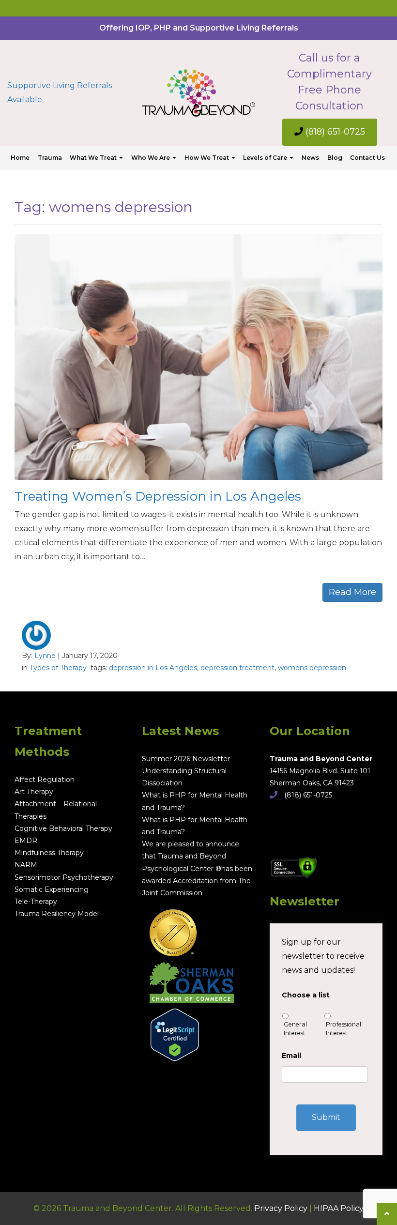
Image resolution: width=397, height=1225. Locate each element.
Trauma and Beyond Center (321, 758)
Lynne (45, 655)
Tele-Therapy (36, 901)
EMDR (26, 840)
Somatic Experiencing (52, 889)
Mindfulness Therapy (49, 852)
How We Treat (207, 157)
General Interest (295, 1029)
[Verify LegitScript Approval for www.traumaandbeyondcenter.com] (170, 1031)
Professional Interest (343, 1029)
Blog (334, 157)
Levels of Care (266, 157)
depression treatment (237, 667)
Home (20, 157)
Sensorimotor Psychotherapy (64, 877)
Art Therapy (34, 791)
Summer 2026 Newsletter (186, 758)
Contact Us (367, 157)
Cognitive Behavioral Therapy (63, 828)
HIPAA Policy (339, 1208)
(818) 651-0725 (334, 131)
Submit (326, 1117)
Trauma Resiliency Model (57, 913)
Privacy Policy (280, 1208)
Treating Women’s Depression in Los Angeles (158, 496)
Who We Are (151, 157)
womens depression (312, 667)
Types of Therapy (58, 667)
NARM (26, 864)
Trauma (50, 157)
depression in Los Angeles (153, 667)
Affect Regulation (45, 779)
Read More (352, 592)
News (310, 157)
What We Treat (94, 157)
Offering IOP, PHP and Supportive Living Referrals (198, 27)
